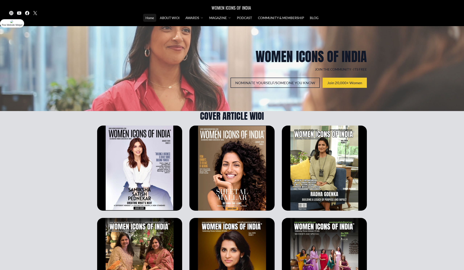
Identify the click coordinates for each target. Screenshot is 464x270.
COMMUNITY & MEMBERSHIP (281, 18)
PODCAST (244, 18)
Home (149, 18)
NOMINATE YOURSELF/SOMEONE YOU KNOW (275, 83)
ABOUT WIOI (170, 18)
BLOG (314, 18)
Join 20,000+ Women (344, 83)
